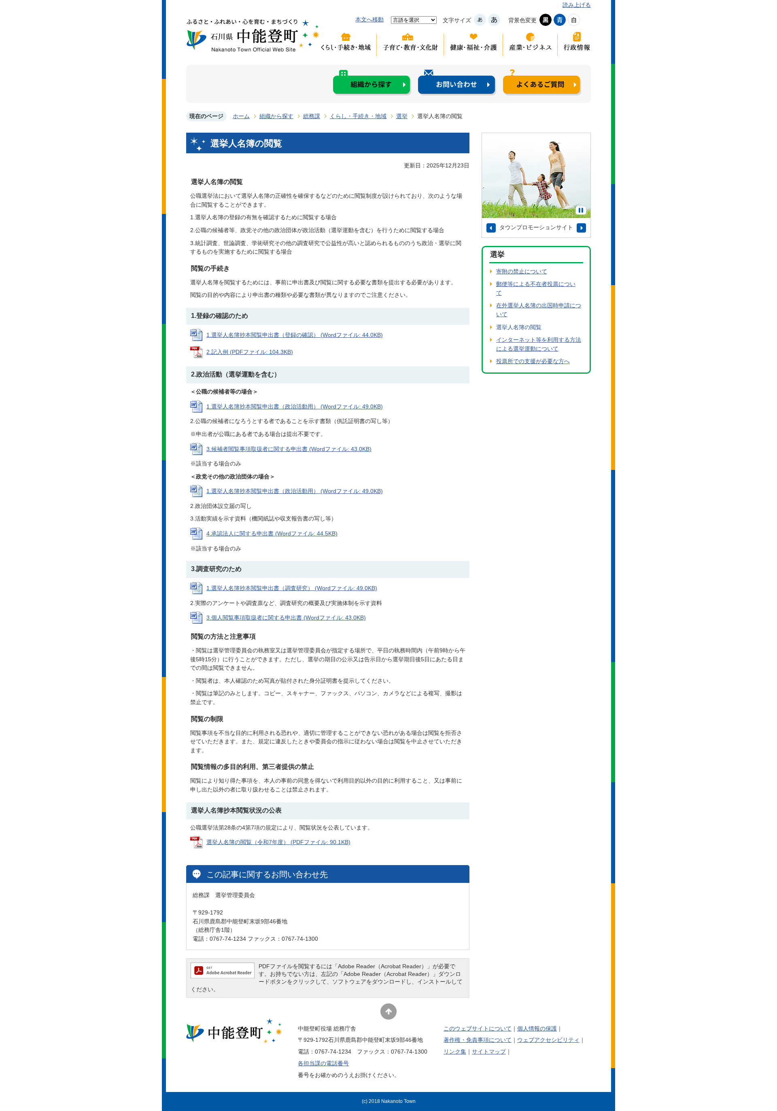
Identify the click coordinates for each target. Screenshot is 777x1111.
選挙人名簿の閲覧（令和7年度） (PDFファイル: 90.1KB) (278, 842)
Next (581, 228)
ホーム (241, 116)
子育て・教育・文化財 (410, 44)
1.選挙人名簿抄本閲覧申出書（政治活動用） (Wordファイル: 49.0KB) (294, 406)
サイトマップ (489, 1051)
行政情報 (574, 44)
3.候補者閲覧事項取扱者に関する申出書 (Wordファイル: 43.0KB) (289, 449)
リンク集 (455, 1051)
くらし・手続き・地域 (348, 44)
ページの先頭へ (388, 1011)
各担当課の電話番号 (323, 1063)
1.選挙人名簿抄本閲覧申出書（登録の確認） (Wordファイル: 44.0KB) (294, 335)
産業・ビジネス (530, 44)
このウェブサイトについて (478, 1028)
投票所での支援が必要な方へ (533, 361)
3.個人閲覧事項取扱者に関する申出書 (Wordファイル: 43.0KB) (286, 617)
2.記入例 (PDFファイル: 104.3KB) (249, 352)
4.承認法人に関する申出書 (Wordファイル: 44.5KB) (272, 533)
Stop (580, 210)
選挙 (402, 116)
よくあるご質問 (542, 82)
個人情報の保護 (537, 1028)
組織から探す (372, 82)
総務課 (311, 116)
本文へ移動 (369, 19)
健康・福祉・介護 (473, 44)
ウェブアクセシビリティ (548, 1040)
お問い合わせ (457, 82)
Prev (491, 228)
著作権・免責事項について (478, 1040)
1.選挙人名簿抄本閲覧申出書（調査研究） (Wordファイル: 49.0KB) (291, 588)
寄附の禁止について (521, 271)
